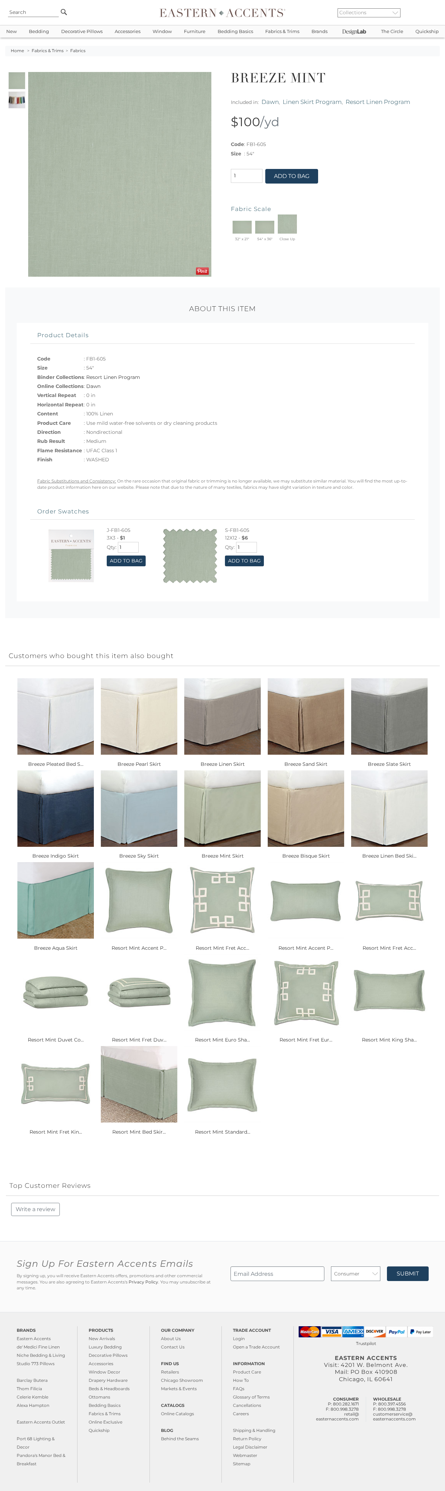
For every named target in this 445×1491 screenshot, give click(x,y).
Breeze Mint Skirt (223, 856)
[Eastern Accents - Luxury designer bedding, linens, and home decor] (222, 12)
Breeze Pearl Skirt (139, 764)
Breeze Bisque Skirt (306, 856)
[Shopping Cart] (435, 12)
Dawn (270, 101)
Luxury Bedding (105, 1347)
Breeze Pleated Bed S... (55, 764)
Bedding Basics (235, 31)
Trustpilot (366, 1343)
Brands (319, 31)
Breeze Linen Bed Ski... (389, 856)
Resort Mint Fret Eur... (306, 1040)
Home (17, 50)
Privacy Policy (143, 1282)
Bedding (39, 31)
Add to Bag (291, 176)
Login (239, 1338)
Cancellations (247, 1405)
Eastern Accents (34, 1338)
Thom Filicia (29, 1388)
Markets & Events (179, 1388)
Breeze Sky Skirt (139, 856)
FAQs (238, 1388)
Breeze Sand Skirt (305, 764)
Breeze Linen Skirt (223, 764)
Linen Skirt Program (312, 101)
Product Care (247, 1372)
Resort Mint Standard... (222, 1132)
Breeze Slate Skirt (389, 764)
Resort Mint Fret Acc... (222, 948)
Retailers (170, 1372)
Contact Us (173, 1347)
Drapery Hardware (108, 1380)
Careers (241, 1413)
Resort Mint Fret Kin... (56, 1132)
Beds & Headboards (109, 1388)
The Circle (392, 31)
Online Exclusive (105, 1422)
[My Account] (429, 12)
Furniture (194, 31)
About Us (171, 1338)
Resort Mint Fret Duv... (139, 1040)
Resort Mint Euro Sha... (222, 1040)
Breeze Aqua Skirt (56, 948)
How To (241, 1380)
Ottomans (99, 1397)
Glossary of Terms (251, 1397)
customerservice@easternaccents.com (394, 1416)
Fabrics (78, 50)
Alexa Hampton (33, 1405)
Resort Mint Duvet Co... (56, 1040)
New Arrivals (102, 1338)
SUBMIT (408, 1273)
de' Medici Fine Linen (38, 1347)
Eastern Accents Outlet (41, 1422)
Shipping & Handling (254, 1430)
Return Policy (247, 1438)
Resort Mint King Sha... (389, 1040)
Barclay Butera (32, 1380)
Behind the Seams (180, 1438)
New (11, 31)
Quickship (427, 31)
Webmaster (245, 1455)
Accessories (127, 31)
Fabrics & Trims (282, 31)
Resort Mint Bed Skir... (139, 1132)
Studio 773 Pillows (36, 1363)
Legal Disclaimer (250, 1447)
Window (162, 31)
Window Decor (104, 1372)
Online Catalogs (177, 1413)
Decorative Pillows (82, 31)
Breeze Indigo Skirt (55, 856)
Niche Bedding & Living (41, 1355)
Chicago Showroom (182, 1380)
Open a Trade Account (256, 1347)
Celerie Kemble (32, 1397)
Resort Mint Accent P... (139, 948)
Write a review (35, 1209)
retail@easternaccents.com (337, 1416)
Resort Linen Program (378, 101)
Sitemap (241, 1463)
